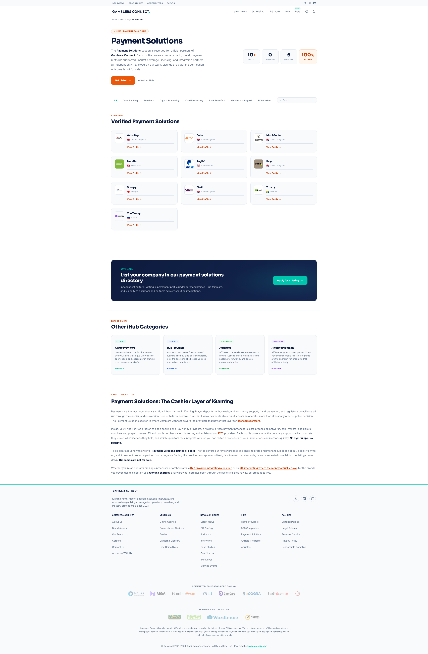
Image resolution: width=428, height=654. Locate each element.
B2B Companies (249, 528)
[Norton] (252, 617)
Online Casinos (168, 521)
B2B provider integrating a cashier (211, 468)
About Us (117, 521)
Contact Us (118, 547)
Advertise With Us (122, 553)
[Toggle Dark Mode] (314, 11)
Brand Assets (119, 528)
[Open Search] (307, 12)
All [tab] (115, 100)
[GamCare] (227, 593)
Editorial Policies (290, 521)
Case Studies (136, 3)
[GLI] (207, 593)
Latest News (240, 11)
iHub (287, 11)
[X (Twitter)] (296, 499)
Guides (163, 534)
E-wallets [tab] (149, 100)
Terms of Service (291, 534)
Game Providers (249, 521)
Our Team (117, 534)
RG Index (275, 11)
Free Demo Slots (169, 547)
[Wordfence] (223, 617)
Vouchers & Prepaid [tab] (241, 100)
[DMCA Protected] (193, 617)
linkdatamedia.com (257, 646)
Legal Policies (289, 528)
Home (114, 19)
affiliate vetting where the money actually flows (268, 468)
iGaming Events (208, 565)
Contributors (155, 3)
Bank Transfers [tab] (217, 100)
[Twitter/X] (305, 3)
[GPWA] (174, 617)
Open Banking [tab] (130, 100)
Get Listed (121, 80)
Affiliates (245, 547)
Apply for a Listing (288, 280)
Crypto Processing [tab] (169, 100)
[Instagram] (310, 3)
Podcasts (205, 534)
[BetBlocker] (278, 594)
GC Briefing (258, 11)
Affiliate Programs (250, 540)
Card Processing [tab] (194, 100)
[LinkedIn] (314, 3)
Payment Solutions (251, 534)
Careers (116, 540)
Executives (206, 559)
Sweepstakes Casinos (172, 528)
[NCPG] (136, 593)
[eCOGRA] (251, 594)
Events (171, 3)
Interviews (118, 3)
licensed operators (248, 420)
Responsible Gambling (294, 547)
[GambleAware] (184, 593)
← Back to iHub (146, 80)
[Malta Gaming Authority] (158, 593)
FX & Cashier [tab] (264, 100)
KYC (221, 433)
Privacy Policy (289, 540)
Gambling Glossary (170, 540)
